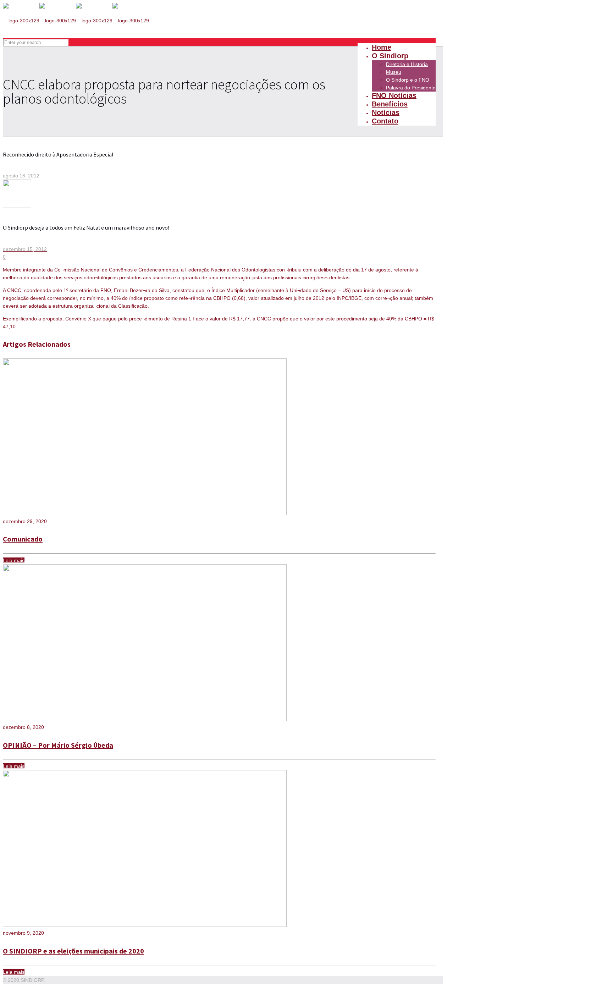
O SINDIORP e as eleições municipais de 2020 (73, 950)
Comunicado (23, 538)
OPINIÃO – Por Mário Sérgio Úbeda (58, 745)
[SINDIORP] (76, 20)
